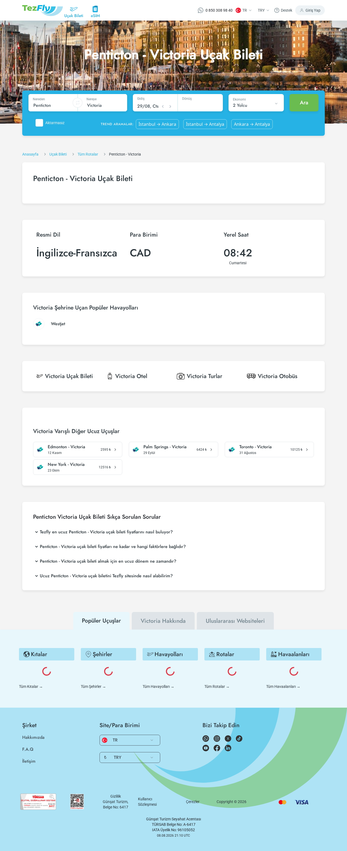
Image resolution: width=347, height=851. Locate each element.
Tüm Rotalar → (217, 686)
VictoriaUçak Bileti (69, 376)
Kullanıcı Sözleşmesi (147, 802)
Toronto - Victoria (255, 447)
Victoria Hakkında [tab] (163, 621)
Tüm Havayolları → (158, 686)
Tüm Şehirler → (93, 686)
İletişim (29, 761)
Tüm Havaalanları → (283, 686)
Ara (304, 103)
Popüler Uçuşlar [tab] (101, 621)
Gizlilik (115, 796)
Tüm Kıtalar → (31, 686)
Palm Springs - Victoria (165, 447)
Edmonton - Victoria (66, 447)
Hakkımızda (33, 737)
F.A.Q (27, 749)
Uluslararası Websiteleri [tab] (235, 621)
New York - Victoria (66, 464)
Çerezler (193, 802)
